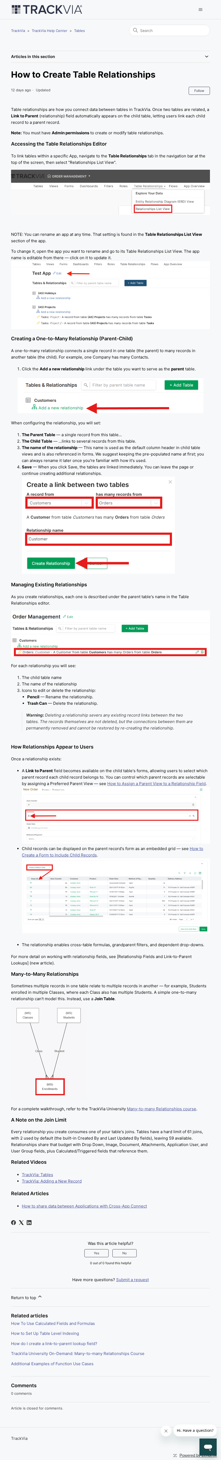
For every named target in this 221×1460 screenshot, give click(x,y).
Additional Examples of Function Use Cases (52, 1363)
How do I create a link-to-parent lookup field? (54, 1343)
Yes (96, 1253)
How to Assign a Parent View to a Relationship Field (156, 783)
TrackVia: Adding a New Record (52, 1181)
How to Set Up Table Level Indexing (45, 1333)
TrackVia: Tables (37, 1174)
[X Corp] (21, 1222)
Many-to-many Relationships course (161, 1108)
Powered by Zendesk (198, 1455)
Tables (79, 30)
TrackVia (18, 30)
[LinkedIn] (29, 1222)
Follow (199, 91)
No (124, 1253)
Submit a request (132, 1279)
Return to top (24, 1297)
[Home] (47, 10)
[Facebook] (13, 1222)
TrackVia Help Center (49, 30)
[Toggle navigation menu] (200, 9)
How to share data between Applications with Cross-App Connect (84, 1206)
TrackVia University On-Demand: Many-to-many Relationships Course (77, 1353)
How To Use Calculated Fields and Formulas (53, 1323)
